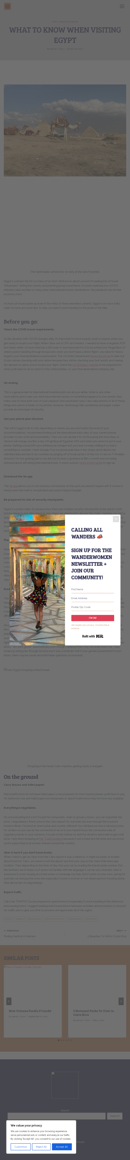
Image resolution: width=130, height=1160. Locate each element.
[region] (41, 1137)
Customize (21, 1147)
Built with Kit (92, 636)
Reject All (41, 1147)
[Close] (116, 519)
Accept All (62, 1147)
